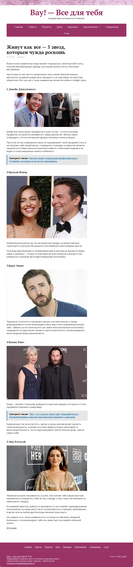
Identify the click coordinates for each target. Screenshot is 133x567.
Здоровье (73, 26)
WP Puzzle (122, 556)
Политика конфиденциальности (21, 563)
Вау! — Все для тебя (66, 12)
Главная (19, 26)
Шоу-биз (20, 57)
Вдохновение (90, 26)
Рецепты (46, 26)
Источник (12, 528)
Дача (59, 26)
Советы (32, 26)
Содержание (112, 26)
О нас (66, 33)
